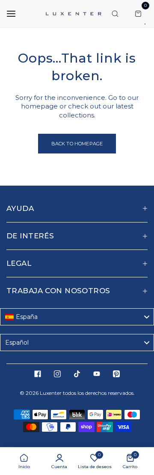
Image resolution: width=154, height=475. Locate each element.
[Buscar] (115, 13)
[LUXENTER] (73, 13)
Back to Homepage (77, 144)
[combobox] (77, 316)
